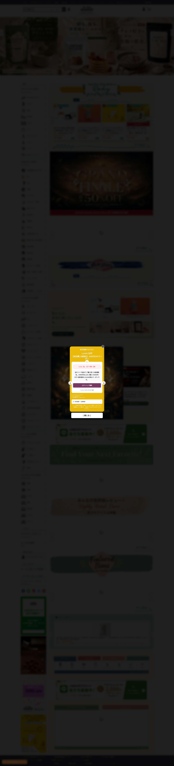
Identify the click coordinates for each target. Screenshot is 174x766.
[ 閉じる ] (87, 415)
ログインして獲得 (87, 385)
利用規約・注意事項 (80, 401)
